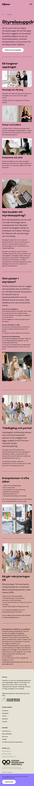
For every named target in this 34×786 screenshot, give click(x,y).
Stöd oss (5, 736)
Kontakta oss (6, 731)
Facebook (5, 710)
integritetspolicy (15, 662)
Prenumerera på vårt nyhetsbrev (12, 742)
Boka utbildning (7, 734)
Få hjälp (4, 739)
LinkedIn (4, 721)
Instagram (5, 713)
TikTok (4, 716)
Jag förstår (9, 782)
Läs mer (12, 777)
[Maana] (6, 4)
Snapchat (5, 719)
